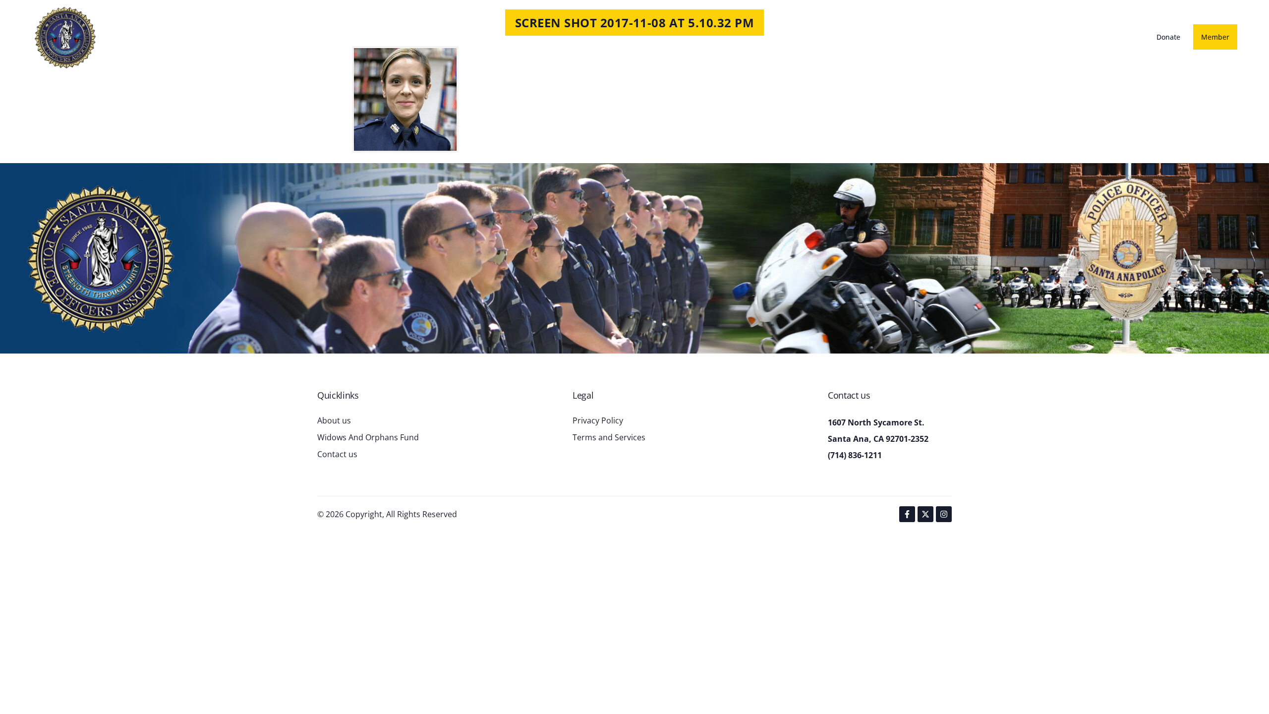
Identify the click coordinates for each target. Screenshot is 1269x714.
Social (984, 37)
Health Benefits (1040, 37)
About (777, 37)
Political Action (1111, 37)
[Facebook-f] (907, 514)
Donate (1168, 37)
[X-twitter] (925, 514)
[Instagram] (944, 514)
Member (1215, 37)
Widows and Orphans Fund (908, 37)
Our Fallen (825, 37)
